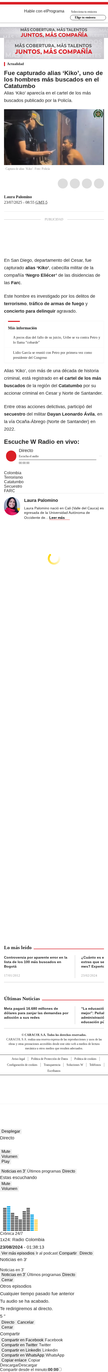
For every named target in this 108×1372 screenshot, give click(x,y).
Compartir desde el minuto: (29, 1370)
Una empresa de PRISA (54, 1086)
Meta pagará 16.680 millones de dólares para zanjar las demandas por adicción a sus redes (36, 1012)
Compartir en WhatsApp (23, 1355)
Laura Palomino (18, 197)
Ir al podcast (47, 1253)
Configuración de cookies (22, 1065)
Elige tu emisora (85, 17)
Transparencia (52, 1065)
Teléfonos (95, 1065)
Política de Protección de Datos (49, 1059)
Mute (6, 1151)
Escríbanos (54, 1071)
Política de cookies (85, 1059)
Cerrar (7, 1280)
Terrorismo (13, 477)
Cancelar (25, 1322)
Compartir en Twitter (19, 1345)
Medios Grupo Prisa (54, 1098)
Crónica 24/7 (11, 1233)
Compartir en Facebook (22, 1340)
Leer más (57, 518)
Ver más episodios (18, 1253)
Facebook (63, 183)
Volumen (9, 1156)
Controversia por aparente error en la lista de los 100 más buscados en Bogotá (35, 961)
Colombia (12, 473)
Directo (68, 1171)
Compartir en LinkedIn (21, 1350)
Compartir (68, 1253)
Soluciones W (75, 1065)
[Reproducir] (11, 456)
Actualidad (15, 64)
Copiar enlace (14, 1360)
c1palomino (35, 196)
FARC (9, 491)
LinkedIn (87, 183)
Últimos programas (44, 1171)
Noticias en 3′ (14, 1171)
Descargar (9, 1365)
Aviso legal (18, 1059)
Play (6, 1161)
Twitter (75, 183)
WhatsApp (99, 183)
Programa (55, 11)
